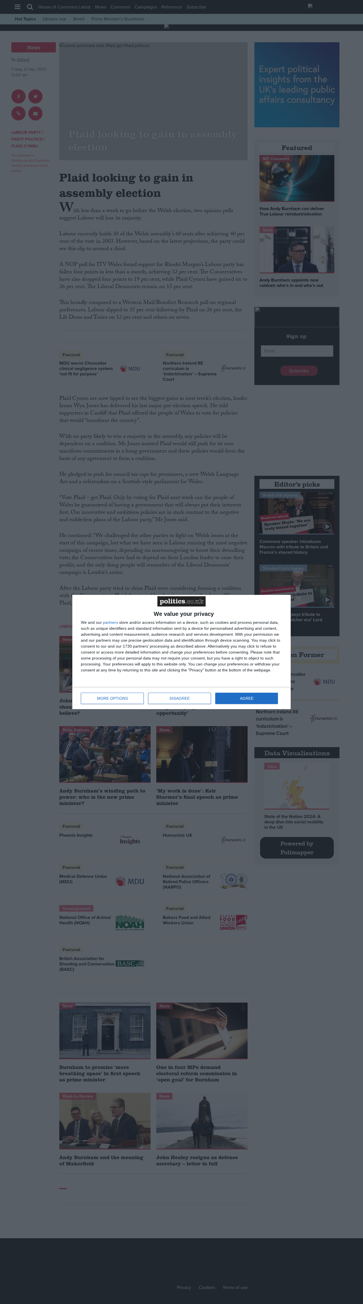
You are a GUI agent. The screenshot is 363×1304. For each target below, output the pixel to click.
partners (110, 622)
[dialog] (181, 652)
